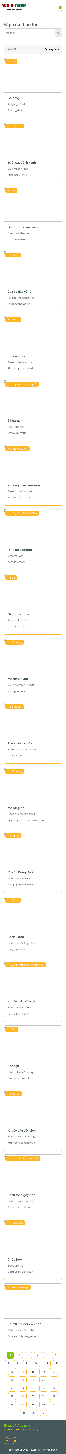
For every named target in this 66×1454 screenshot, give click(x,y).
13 (12, 1371)
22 (53, 1380)
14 (22, 1371)
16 (43, 1371)
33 (12, 1404)
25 (33, 1388)
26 (43, 1388)
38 (23, 1412)
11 (46, 1363)
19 (22, 1380)
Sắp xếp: (11, 48)
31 (43, 1396)
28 (12, 1396)
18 (12, 1380)
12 (57, 1363)
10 (36, 1363)
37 (53, 1404)
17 (53, 1371)
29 (22, 1396)
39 (33, 1412)
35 (33, 1404)
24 (22, 1388)
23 (12, 1388)
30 (33, 1396)
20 (33, 1380)
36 (43, 1404)
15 (33, 1371)
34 (22, 1404)
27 (53, 1388)
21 (43, 1380)
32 (53, 1396)
